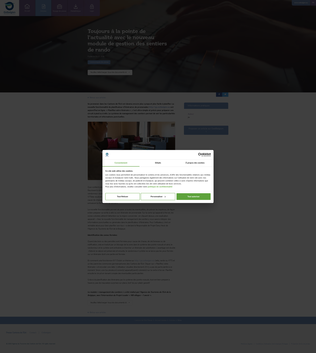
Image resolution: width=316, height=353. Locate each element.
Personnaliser (157, 196)
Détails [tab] (158, 163)
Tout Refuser (122, 196)
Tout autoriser (194, 196)
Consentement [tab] (121, 163)
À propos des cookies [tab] (195, 163)
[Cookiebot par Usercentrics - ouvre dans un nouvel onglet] (200, 155)
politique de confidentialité (160, 187)
